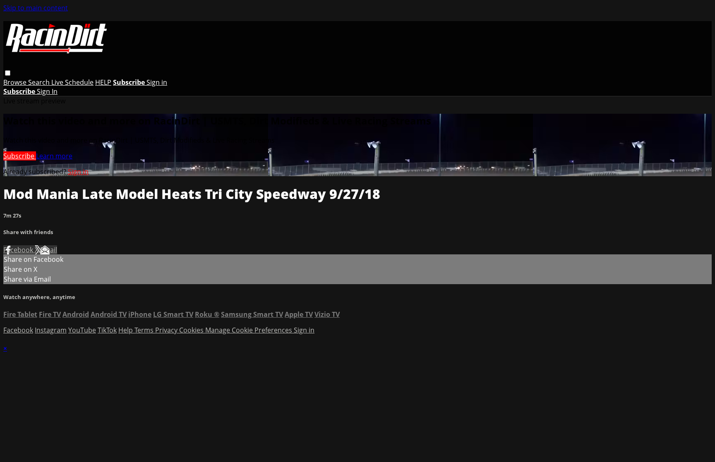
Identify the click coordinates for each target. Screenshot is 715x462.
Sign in (156, 82)
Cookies (192, 330)
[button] (7, 73)
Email (48, 249)
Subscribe (19, 155)
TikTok (107, 330)
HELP (103, 82)
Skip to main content (35, 7)
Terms (144, 330)
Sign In (47, 91)
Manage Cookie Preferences (249, 330)
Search (39, 82)
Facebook (19, 249)
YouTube (82, 330)
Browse (15, 82)
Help (126, 330)
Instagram (51, 330)
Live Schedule (72, 82)
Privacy (167, 330)
